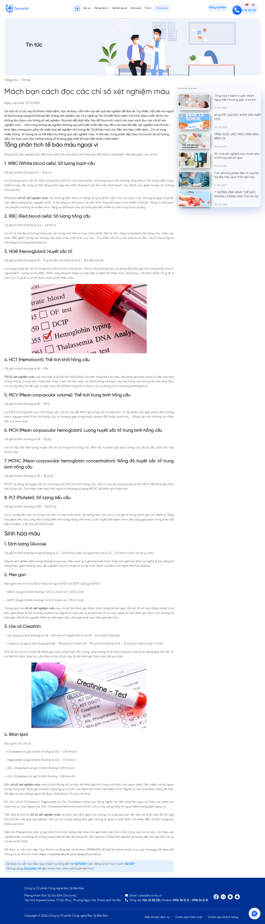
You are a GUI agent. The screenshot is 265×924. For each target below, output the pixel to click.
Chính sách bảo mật (188, 917)
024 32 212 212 (151, 900)
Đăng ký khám (217, 7)
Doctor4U (30, 868)
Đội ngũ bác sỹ (101, 8)
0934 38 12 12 (181, 900)
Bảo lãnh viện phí (120, 8)
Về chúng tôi (136, 8)
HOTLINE (79, 863)
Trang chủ (10, 80)
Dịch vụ (86, 8)
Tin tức (148, 8)
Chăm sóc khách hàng (223, 917)
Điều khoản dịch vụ (157, 917)
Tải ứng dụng (162, 8)
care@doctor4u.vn (150, 895)
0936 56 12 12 (200, 900)
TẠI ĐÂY (129, 863)
